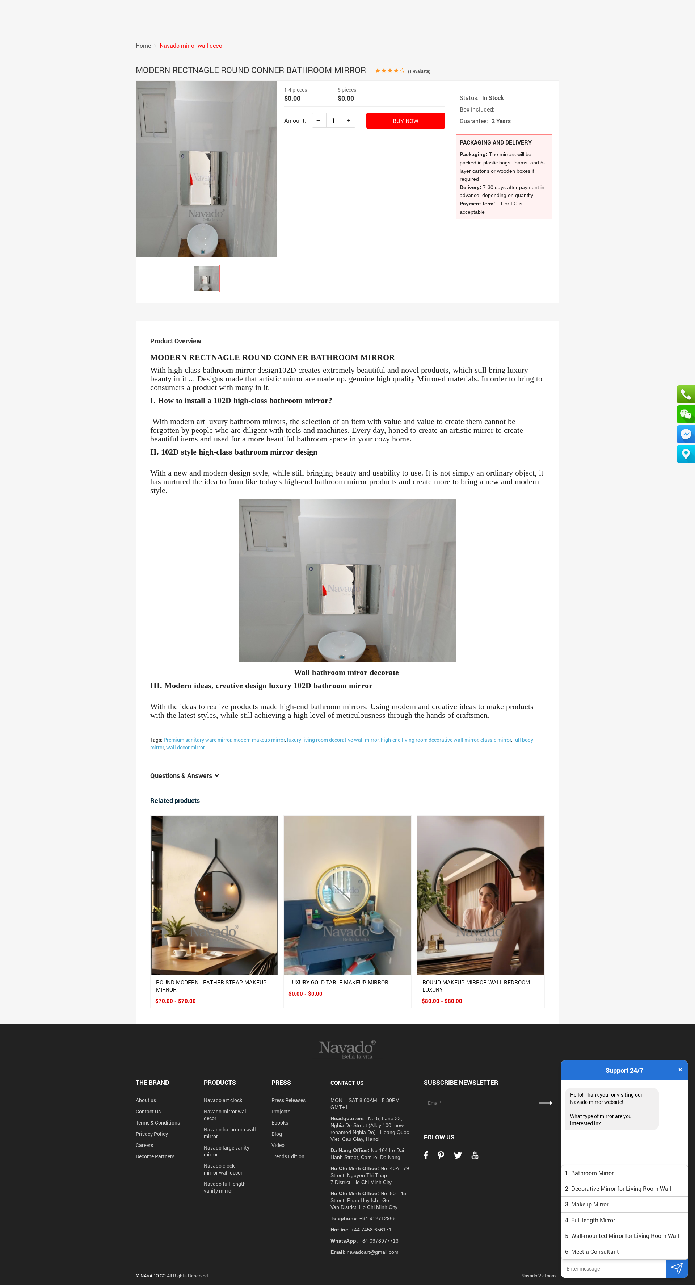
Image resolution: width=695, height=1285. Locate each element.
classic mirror (495, 739)
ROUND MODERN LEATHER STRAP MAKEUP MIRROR (211, 986)
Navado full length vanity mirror (225, 1187)
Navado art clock (223, 1100)
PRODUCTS (220, 1082)
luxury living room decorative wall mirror (333, 739)
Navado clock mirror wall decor (223, 1169)
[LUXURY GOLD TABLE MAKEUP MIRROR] (347, 895)
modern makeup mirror (259, 739)
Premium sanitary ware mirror (197, 739)
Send (677, 1268)
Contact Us (148, 1111)
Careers (144, 1145)
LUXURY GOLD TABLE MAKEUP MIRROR (338, 982)
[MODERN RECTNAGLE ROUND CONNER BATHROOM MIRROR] (206, 278)
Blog (276, 1133)
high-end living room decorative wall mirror (429, 739)
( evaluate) (419, 71)
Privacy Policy (152, 1133)
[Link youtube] (475, 1157)
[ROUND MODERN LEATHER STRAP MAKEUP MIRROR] (214, 895)
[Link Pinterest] (441, 1157)
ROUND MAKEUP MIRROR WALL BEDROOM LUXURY (476, 986)
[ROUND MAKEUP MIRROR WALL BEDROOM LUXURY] (480, 895)
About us (146, 1100)
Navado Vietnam (538, 1275)
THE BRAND (152, 1082)
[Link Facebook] (426, 1157)
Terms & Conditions (158, 1122)
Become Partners (155, 1156)
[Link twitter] (458, 1157)
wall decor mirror (185, 747)
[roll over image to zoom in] (206, 168)
